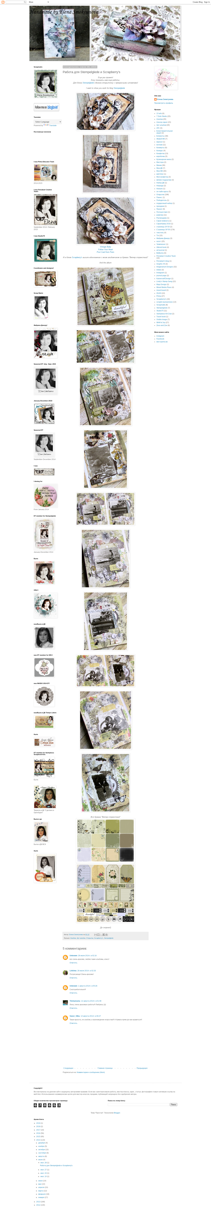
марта (41, 1191)
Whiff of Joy (160, 323)
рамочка (159, 215)
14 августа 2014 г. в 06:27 (91, 1016)
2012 (38, 1205)
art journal (160, 250)
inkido (158, 270)
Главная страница (105, 1068)
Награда (159, 186)
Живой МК (160, 139)
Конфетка (160, 153)
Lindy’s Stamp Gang (164, 281)
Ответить (73, 963)
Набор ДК (160, 183)
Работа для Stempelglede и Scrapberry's (56, 1166)
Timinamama (75, 1001)
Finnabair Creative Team (166, 256)
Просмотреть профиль (163, 103)
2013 (38, 1202)
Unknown (73, 956)
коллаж (159, 145)
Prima (158, 296)
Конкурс (159, 151)
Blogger (117, 1113)
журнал (159, 142)
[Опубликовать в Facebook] (103, 934)
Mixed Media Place (163, 287)
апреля (41, 1187)
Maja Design (161, 284)
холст (158, 241)
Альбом (73, 938)
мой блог (159, 174)
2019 (38, 1123)
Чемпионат (161, 244)
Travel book (161, 317)
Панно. (159, 197)
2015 (38, 1137)
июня (40, 1181)
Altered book (161, 247)
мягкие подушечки (163, 180)
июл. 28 (43, 1163)
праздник (160, 206)
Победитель (161, 200)
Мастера (160, 162)
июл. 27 (43, 1170)
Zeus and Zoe (161, 325)
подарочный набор (164, 203)
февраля (42, 1194)
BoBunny (160, 253)
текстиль (160, 233)
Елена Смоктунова (165, 99)
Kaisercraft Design (163, 279)
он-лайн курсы (162, 192)
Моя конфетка (162, 177)
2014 (38, 1140)
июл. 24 (43, 1173)
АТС (158, 128)
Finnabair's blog (162, 261)
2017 (38, 1130)
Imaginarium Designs (164, 267)
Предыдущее (142, 1068)
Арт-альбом (81, 938)
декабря (42, 1143)
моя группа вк (162, 342)
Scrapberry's (98, 938)
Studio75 (159, 311)
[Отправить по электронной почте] (95, 934)
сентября (42, 1153)
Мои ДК (159, 168)
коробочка (160, 156)
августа (41, 1156)
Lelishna (73, 971)
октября (41, 1150)
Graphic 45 (160, 264)
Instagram (160, 273)
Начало (159, 189)
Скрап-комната (162, 221)
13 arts (159, 113)
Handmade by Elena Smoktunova (63, 12)
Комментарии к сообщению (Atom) (91, 1072)
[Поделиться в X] (101, 934)
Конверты (160, 148)
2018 (38, 1126)
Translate (53, 125)
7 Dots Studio (161, 116)
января (41, 1197)
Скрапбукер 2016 (163, 224)
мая (40, 1184)
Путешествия (162, 212)
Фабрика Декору (163, 238)
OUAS (158, 293)
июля (40, 1160)
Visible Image (161, 319)
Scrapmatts (160, 305)
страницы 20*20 (163, 227)
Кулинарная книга (163, 159)
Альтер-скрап (161, 122)
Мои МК (159, 171)
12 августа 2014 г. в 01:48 (91, 1001)
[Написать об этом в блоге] (98, 934)
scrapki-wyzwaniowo (164, 302)
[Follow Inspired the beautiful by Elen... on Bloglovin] (46, 111)
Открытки (89, 938)
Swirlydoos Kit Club (164, 314)
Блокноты (160, 136)
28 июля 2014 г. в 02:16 (87, 956)
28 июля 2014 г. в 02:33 (86, 971)
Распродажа (161, 218)
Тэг (157, 235)
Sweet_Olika (75, 1016)
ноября (41, 1146)
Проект (159, 209)
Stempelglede (88, 83)
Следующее (68, 1068)
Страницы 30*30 (163, 230)
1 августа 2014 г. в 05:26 (87, 986)
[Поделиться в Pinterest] (106, 934)
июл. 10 (43, 1176)
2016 (38, 1133)
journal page (161, 276)
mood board (161, 290)
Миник (159, 165)
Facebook (160, 339)
